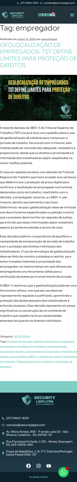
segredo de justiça (50, 356)
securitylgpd (49, 39)
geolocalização (57, 346)
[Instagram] (38, 466)
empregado (67, 341)
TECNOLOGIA (22, 336)
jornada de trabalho (12, 351)
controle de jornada (19, 341)
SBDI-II (33, 356)
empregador (8, 346)
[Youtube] (48, 466)
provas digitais (18, 356)
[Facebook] (28, 466)
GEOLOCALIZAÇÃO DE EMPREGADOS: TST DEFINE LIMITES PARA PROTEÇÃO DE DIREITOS (38, 55)
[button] (72, 15)
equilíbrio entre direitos (31, 346)
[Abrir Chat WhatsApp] (63, 472)
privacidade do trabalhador (43, 351)
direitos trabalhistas (45, 341)
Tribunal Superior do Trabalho (34, 361)
